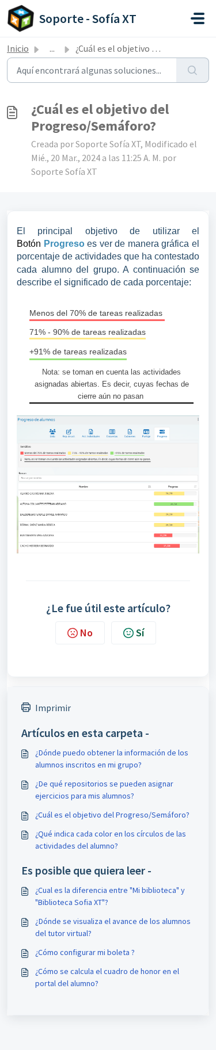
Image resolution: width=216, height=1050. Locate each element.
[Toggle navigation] (197, 18)
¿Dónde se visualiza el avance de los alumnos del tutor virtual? (113, 927)
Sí (140, 632)
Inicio (18, 48)
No (86, 632)
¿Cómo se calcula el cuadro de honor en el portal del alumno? (107, 977)
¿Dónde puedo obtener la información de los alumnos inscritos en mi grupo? (111, 758)
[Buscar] (192, 70)
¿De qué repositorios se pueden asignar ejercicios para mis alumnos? (104, 789)
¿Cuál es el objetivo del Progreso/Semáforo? (112, 815)
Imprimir (53, 707)
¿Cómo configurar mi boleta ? (85, 952)
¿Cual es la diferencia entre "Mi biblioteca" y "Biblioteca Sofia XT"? (110, 896)
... (52, 48)
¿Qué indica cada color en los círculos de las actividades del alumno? (110, 839)
